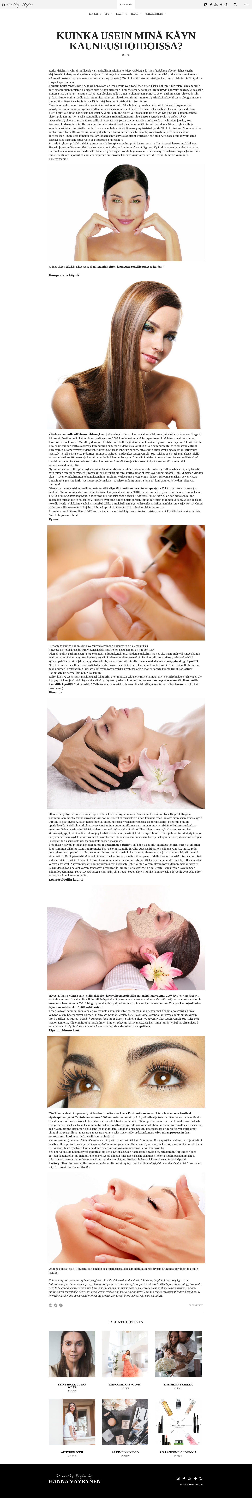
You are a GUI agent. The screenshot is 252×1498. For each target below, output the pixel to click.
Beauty (120, 14)
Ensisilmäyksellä (178, 1384)
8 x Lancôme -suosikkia (178, 1452)
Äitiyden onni (72, 1452)
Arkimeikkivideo (125, 1452)
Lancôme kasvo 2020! (125, 1384)
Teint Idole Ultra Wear (72, 1386)
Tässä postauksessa (151, 1121)
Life (107, 14)
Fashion (93, 14)
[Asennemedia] (226, 4)
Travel (134, 14)
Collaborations (154, 14)
